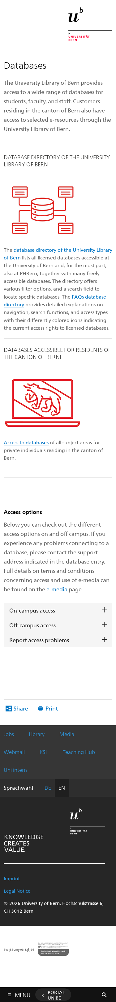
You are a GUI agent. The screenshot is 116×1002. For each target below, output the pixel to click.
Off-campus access (32, 625)
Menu (22, 994)
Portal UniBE (56, 995)
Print (51, 708)
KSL (44, 751)
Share (21, 708)
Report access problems (39, 640)
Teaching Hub (79, 751)
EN (61, 787)
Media (66, 734)
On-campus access (32, 610)
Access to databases (26, 442)
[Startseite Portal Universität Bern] (90, 24)
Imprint (12, 878)
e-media (56, 589)
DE (48, 787)
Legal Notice (17, 891)
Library (37, 734)
